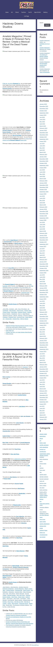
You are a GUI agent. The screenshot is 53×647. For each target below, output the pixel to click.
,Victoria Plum (15, 319)
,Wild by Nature (24, 319)
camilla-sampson (44, 445)
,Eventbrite (5, 310)
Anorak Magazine (25, 442)
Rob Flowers (21, 488)
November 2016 (44, 266)
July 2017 (42, 248)
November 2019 (44, 187)
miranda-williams (44, 507)
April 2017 (42, 255)
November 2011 (44, 397)
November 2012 (44, 371)
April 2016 (42, 281)
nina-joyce (42, 519)
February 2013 (43, 364)
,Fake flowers (12, 310)
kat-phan (42, 487)
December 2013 (44, 342)
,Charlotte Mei (18, 590)
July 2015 (42, 301)
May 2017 (42, 253)
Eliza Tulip (5, 442)
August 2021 (43, 141)
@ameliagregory (7, 575)
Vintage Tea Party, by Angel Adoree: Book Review (19, 332)
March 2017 (43, 257)
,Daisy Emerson (27, 592)
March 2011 (43, 415)
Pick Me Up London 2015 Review (14, 620)
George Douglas (7, 383)
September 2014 (44, 323)
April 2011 (42, 412)
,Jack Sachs (9, 598)
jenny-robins (43, 485)
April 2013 (42, 360)
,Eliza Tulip (5, 593)
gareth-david (43, 474)
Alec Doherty (13, 477)
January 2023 (43, 104)
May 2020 (42, 174)
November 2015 (44, 292)
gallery (45, 12)
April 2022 (42, 124)
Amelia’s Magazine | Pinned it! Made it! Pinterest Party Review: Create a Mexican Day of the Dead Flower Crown (17, 41)
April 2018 (42, 229)
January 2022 (43, 130)
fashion (23, 12)
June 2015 (42, 303)
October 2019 (43, 189)
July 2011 (42, 406)
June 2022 (42, 119)
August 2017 (43, 246)
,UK (3, 319)
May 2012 (42, 384)
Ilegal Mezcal (14, 240)
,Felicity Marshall (19, 593)
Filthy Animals (9, 334)
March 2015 (43, 310)
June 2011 (42, 408)
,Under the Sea (11, 606)
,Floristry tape (27, 310)
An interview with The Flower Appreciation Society (19, 329)
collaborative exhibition (20, 459)
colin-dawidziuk (44, 447)
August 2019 (43, 194)
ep (40, 465)
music (17, 12)
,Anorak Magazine (19, 588)
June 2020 (42, 172)
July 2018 (42, 222)
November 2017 (44, 240)
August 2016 (43, 272)
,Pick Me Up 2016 (18, 602)
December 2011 (44, 395)
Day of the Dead (17, 135)
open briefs (37, 12)
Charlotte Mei (6, 431)
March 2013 (43, 362)
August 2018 (43, 220)
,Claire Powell (26, 590)
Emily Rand (6, 537)
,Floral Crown (19, 310)
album (41, 438)
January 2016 (43, 288)
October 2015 (43, 294)
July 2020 (42, 169)
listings (26, 16)
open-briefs (43, 521)
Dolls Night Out (10, 330)
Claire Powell (15, 565)
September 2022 (44, 113)
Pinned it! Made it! (8, 130)
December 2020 (44, 159)
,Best (4, 590)
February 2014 (43, 338)
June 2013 (42, 356)
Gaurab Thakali (19, 483)
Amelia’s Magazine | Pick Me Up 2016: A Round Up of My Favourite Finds (17, 357)
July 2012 (42, 380)
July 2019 (42, 196)
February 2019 (43, 207)
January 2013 (43, 366)
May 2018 (42, 226)
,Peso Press (10, 602)
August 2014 (43, 325)
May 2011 (42, 410)
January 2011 (43, 419)
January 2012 (43, 393)
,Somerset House (23, 603)
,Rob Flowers (15, 603)
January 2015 (43, 314)
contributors (43, 451)
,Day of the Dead (22, 309)
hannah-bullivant (44, 479)
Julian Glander (20, 422)
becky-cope (43, 443)
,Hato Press (14, 597)
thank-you (42, 532)
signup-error (43, 526)
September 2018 (44, 218)
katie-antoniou (43, 490)
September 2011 (44, 401)
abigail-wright (43, 434)
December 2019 (44, 185)
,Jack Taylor (16, 598)
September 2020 (44, 165)
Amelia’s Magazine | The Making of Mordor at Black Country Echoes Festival (45, 56)
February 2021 (43, 154)
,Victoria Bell (8, 319)
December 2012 (44, 369)
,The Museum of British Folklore (21, 605)
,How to (20, 314)
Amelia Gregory (13, 304)
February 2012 (43, 391)
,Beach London (28, 588)
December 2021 (44, 132)
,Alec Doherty (6, 587)
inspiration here (25, 292)
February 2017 (43, 259)
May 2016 (42, 279)
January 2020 (43, 183)
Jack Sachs (22, 406)
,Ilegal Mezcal (25, 314)
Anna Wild (11, 268)
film (41, 472)
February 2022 (43, 128)
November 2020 (44, 161)
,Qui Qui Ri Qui (20, 317)
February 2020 (43, 180)
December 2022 (44, 106)
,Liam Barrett (10, 600)
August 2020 (43, 167)
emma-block (43, 463)
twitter (4, 577)
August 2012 (43, 377)
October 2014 (43, 321)
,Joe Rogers (23, 598)
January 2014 (43, 340)
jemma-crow (43, 483)
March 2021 (43, 152)
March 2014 (43, 336)
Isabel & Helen (6, 436)
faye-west (42, 470)
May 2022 (42, 121)
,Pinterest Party (12, 317)
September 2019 (44, 191)
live (40, 501)
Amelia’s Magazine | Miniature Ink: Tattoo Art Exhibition (45, 49)
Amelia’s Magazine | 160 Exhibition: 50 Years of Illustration (45, 70)
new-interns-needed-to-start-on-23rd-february (44, 513)
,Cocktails (11, 309)
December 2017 (44, 237)
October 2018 (43, 215)
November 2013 (44, 345)
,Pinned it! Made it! (28, 315)
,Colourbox (11, 592)
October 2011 (43, 399)
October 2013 (43, 347)
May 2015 (42, 305)
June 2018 (42, 224)
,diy (28, 309)
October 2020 (43, 163)
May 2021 (42, 148)
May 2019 (42, 200)
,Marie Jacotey (18, 600)
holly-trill (42, 481)
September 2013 (44, 349)
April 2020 (42, 176)
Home (6, 12)
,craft (16, 309)
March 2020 (43, 178)
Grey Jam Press (15, 454)
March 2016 (43, 283)
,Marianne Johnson (7, 315)
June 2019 (42, 198)
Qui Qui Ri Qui (8, 241)
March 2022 (43, 126)
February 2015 (43, 312)
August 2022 (43, 115)
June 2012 (42, 382)
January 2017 (43, 261)
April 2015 (42, 307)
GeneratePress (35, 645)
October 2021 (43, 137)
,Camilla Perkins (10, 590)
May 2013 (42, 358)
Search (41, 22)
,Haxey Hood (21, 597)
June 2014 (42, 329)
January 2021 (43, 156)
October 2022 (43, 110)
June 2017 (42, 250)
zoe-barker (42, 537)
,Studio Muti (9, 605)
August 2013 (43, 351)
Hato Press (19, 537)
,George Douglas (11, 595)
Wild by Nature (18, 243)
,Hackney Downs (22, 312)
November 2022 (44, 108)
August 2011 (43, 404)
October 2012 (43, 373)
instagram (25, 367)
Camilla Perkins (22, 395)
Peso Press (18, 449)
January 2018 (43, 235)
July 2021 (42, 143)
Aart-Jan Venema (25, 416)
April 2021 (42, 150)
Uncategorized (43, 534)
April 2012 (42, 386)
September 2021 (44, 139)
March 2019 (43, 204)
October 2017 (43, 242)
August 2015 (43, 299)
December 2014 (44, 316)
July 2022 (42, 117)
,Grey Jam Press (20, 595)
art (12, 12)
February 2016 (43, 285)
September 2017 (44, 244)
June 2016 (42, 277)
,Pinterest (5, 317)
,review (9, 603)
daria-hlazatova (44, 459)
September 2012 (44, 375)
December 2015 (44, 290)
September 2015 (44, 296)
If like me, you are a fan (11, 83)
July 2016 (42, 275)
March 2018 (43, 231)
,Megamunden (26, 600)
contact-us (42, 449)
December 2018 (44, 211)
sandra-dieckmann (45, 523)
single (41, 528)
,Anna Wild (5, 309)
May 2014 (42, 331)
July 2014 (42, 327)
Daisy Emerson (20, 551)
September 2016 (44, 270)
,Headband (14, 314)
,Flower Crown (6, 312)
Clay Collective (20, 516)
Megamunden (17, 505)
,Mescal (15, 315)
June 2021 (42, 145)
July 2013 (42, 353)
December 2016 (44, 264)
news (41, 517)
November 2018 (44, 213)
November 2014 (44, 318)
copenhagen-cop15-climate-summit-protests (45, 455)
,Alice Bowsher (14, 587)
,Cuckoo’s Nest (18, 592)
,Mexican (20, 315)
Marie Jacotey (6, 377)
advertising (43, 436)
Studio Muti (22, 493)
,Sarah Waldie (28, 317)
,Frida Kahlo (14, 312)
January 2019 (43, 209)
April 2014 (42, 334)
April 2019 (42, 202)
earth (30, 12)
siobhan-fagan (43, 530)
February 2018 (43, 233)
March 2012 (43, 388)
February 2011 (43, 417)
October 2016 (43, 268)
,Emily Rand (12, 593)
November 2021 (44, 134)
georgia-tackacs (44, 476)
